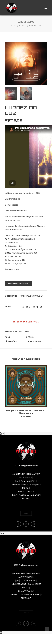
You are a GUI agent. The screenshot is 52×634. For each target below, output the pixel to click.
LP (42, 295)
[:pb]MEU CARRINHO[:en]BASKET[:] (26, 495)
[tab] (26, 323)
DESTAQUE (35, 295)
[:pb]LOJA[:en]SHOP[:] (26, 481)
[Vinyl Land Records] (11, 7)
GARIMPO (24, 295)
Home (14, 26)
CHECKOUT (26, 498)
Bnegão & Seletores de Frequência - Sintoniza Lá (26, 411)
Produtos (23, 26)
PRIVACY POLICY (26, 491)
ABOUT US (26, 613)
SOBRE (26, 513)
